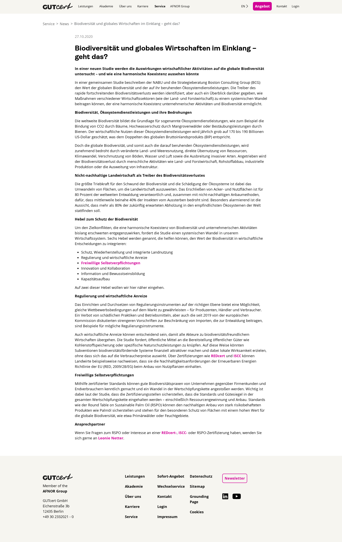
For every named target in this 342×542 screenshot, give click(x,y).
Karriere (142, 6)
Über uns (125, 6)
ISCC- (183, 432)
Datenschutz (201, 476)
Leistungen (85, 6)
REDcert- (169, 432)
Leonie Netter (110, 438)
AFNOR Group (180, 6)
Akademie (106, 6)
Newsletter (235, 478)
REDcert (218, 355)
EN (243, 6)
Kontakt (281, 6)
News (64, 23)
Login (295, 6)
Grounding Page (199, 499)
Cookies (197, 512)
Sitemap (197, 486)
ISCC (237, 355)
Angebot (262, 6)
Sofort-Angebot (170, 476)
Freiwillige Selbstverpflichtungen (110, 263)
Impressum (167, 516)
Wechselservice (171, 486)
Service (160, 6)
